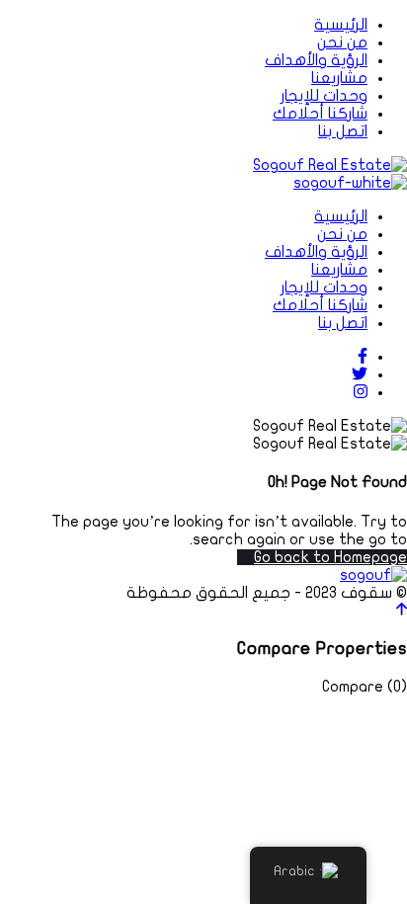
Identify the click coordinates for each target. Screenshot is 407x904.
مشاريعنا (339, 78)
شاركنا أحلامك (320, 114)
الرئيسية (340, 25)
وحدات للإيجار (324, 96)
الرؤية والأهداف (316, 60)
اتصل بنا (342, 131)
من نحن (342, 42)
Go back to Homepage (330, 557)
